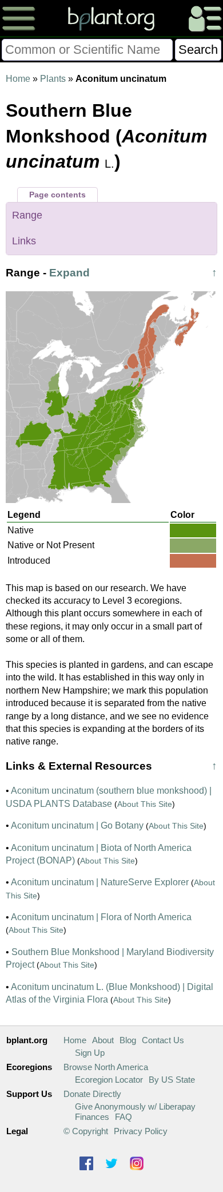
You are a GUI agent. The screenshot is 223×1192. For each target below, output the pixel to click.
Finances (92, 1117)
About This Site (144, 804)
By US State (172, 1079)
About (103, 1040)
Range (27, 215)
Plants (53, 79)
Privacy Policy (141, 1131)
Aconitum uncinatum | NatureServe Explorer (100, 882)
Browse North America (105, 1067)
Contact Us (163, 1040)
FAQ (123, 1117)
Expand (69, 273)
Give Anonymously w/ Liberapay (135, 1106)
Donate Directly (92, 1094)
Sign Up (90, 1053)
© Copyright (85, 1131)
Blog (128, 1040)
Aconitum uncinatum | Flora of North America (101, 917)
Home (18, 79)
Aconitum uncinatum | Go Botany (77, 825)
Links (24, 241)
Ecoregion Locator (109, 1079)
